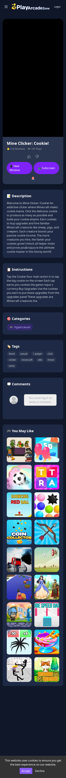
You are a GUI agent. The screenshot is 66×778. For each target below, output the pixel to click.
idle (40, 359)
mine (12, 365)
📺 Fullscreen (46, 168)
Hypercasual (19, 327)
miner (51, 359)
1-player (37, 353)
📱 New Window (14, 168)
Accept (26, 771)
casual (23, 353)
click (50, 353)
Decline (40, 771)
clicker (12, 359)
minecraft (26, 359)
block (12, 353)
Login (57, 6)
